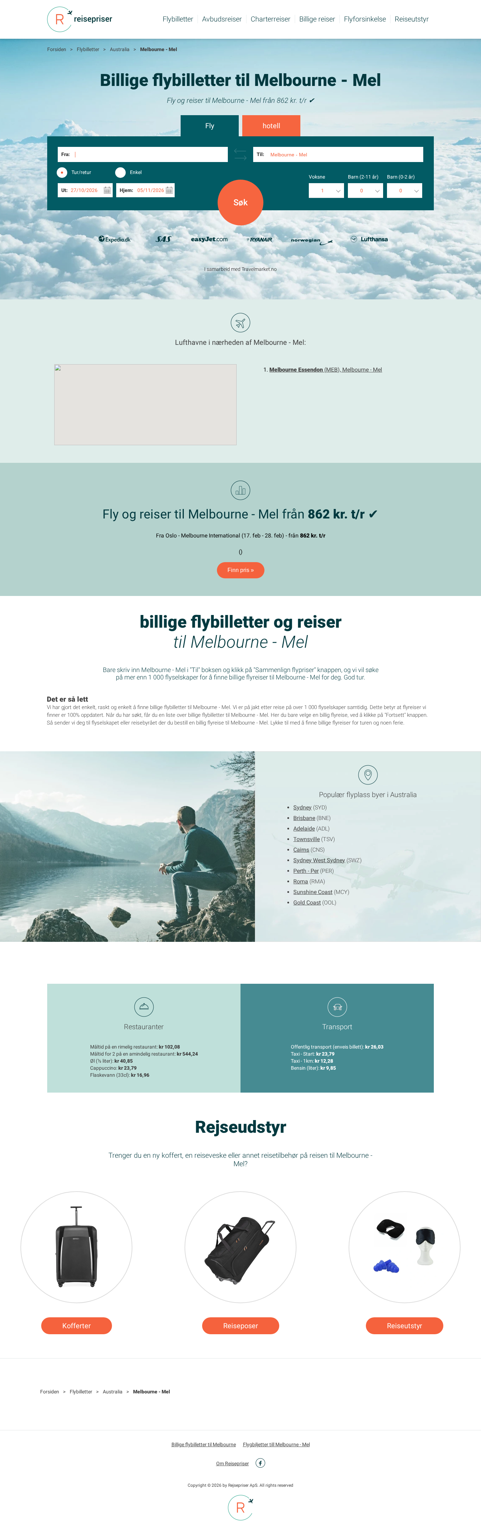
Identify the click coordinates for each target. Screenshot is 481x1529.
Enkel (136, 172)
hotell (271, 126)
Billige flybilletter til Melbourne (203, 1444)
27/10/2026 (84, 190)
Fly (209, 126)
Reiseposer (240, 1326)
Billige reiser (317, 19)
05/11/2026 (150, 190)
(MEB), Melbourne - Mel (325, 369)
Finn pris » (240, 570)
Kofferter (76, 1326)
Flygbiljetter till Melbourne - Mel (276, 1444)
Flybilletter (178, 19)
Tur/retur (81, 172)
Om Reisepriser (232, 1463)
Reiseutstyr (412, 19)
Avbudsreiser (222, 19)
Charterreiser (271, 19)
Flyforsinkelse (365, 19)
